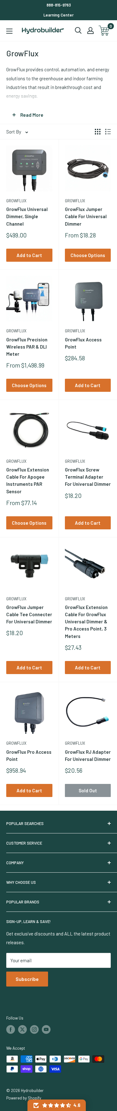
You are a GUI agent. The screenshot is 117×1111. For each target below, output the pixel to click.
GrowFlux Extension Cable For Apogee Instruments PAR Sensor (27, 480)
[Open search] (78, 30)
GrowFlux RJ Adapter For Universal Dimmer (88, 755)
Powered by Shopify (23, 1097)
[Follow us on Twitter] (22, 1029)
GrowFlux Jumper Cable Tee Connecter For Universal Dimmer (29, 614)
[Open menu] (9, 31)
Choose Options (88, 255)
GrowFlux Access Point (83, 343)
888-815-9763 (58, 4)
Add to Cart (29, 255)
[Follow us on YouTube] (46, 1029)
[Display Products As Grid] (97, 131)
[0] (104, 30)
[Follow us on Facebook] (10, 1029)
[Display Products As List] (108, 131)
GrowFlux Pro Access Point (28, 755)
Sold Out (88, 790)
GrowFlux (16, 200)
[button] (56, 1105)
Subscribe (27, 979)
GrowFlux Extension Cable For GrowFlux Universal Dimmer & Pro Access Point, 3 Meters (86, 621)
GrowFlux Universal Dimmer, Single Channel (27, 216)
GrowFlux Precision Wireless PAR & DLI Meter (26, 347)
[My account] (90, 30)
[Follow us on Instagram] (34, 1029)
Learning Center (58, 14)
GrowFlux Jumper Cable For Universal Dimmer (86, 216)
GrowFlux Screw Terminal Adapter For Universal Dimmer (88, 477)
